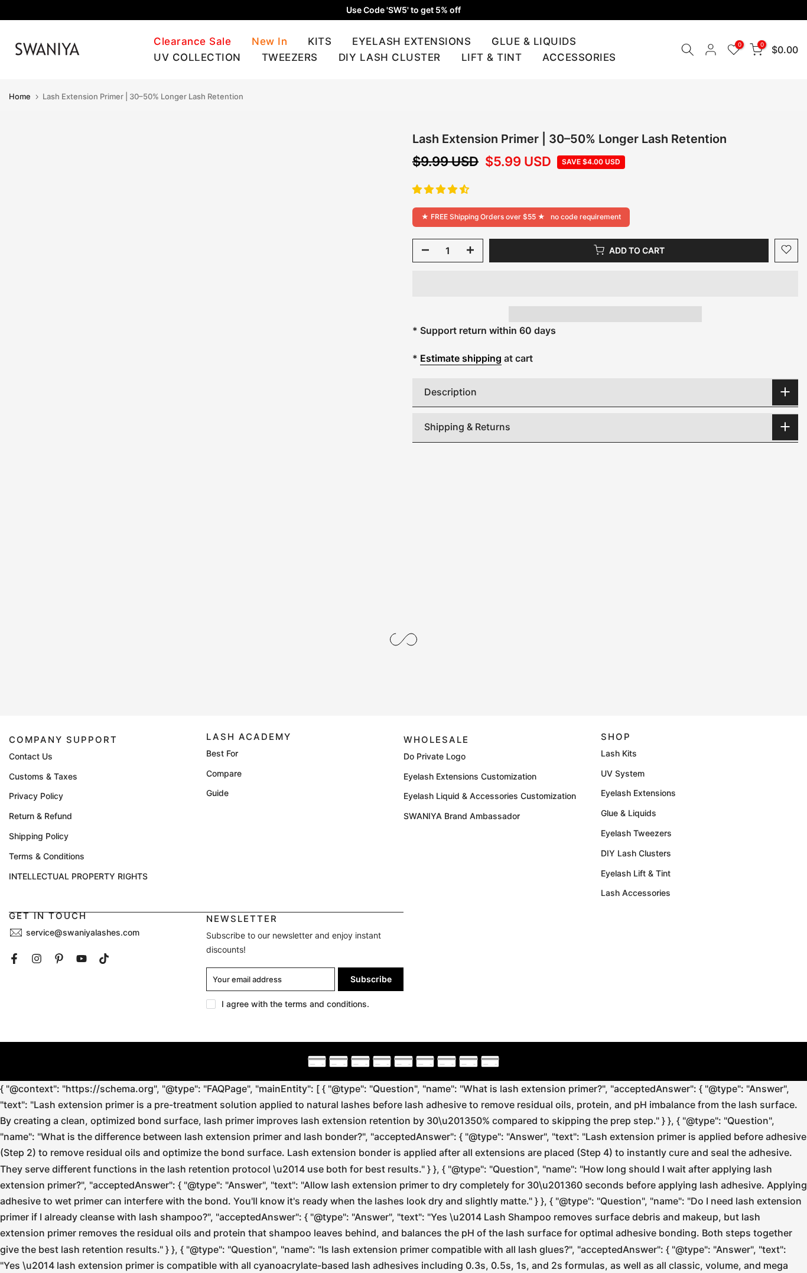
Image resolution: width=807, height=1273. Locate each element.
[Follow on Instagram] (36, 958)
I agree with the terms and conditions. (295, 1004)
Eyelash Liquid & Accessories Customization (489, 796)
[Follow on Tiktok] (104, 958)
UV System (623, 773)
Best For (222, 753)
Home (20, 96)
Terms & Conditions (46, 856)
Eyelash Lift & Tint (636, 873)
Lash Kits (619, 753)
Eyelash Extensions (638, 793)
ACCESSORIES (579, 57)
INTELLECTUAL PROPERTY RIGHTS (78, 876)
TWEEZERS (290, 57)
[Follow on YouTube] (81, 958)
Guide (217, 793)
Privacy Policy (36, 796)
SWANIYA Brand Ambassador (461, 816)
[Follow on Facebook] (14, 958)
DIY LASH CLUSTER (390, 57)
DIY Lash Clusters (636, 853)
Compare (224, 773)
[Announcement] (403, 10)
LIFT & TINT (491, 57)
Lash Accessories (636, 893)
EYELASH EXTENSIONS (411, 41)
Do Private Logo (434, 756)
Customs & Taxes (43, 776)
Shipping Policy (39, 836)
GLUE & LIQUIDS (534, 41)
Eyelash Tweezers (636, 833)
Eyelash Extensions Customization (469, 776)
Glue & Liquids (628, 813)
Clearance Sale (192, 41)
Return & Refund (40, 816)
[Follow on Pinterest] (59, 958)
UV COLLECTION (197, 57)
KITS (319, 41)
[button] (440, 188)
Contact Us (31, 756)
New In (269, 41)
